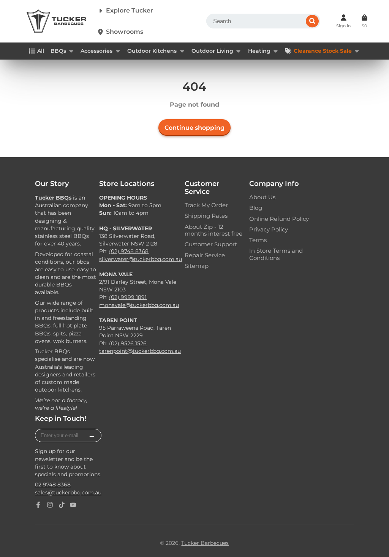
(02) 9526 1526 (128, 343)
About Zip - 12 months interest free (213, 230)
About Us (262, 197)
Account (343, 21)
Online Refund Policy (279, 219)
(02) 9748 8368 (129, 251)
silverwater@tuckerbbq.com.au (140, 259)
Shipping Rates (206, 215)
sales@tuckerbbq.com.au (68, 492)
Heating (259, 50)
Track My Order (206, 205)
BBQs (58, 50)
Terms (258, 240)
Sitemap (197, 266)
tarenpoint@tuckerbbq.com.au (140, 351)
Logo (56, 21)
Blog (255, 208)
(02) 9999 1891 (128, 297)
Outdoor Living (212, 50)
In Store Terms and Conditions (276, 254)
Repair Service (205, 255)
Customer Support (211, 244)
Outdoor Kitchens (152, 50)
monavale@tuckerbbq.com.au (139, 305)
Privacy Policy (268, 229)
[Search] (312, 21)
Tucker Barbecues (205, 543)
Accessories (96, 50)
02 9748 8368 (53, 484)
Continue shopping (194, 127)
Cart (364, 21)
